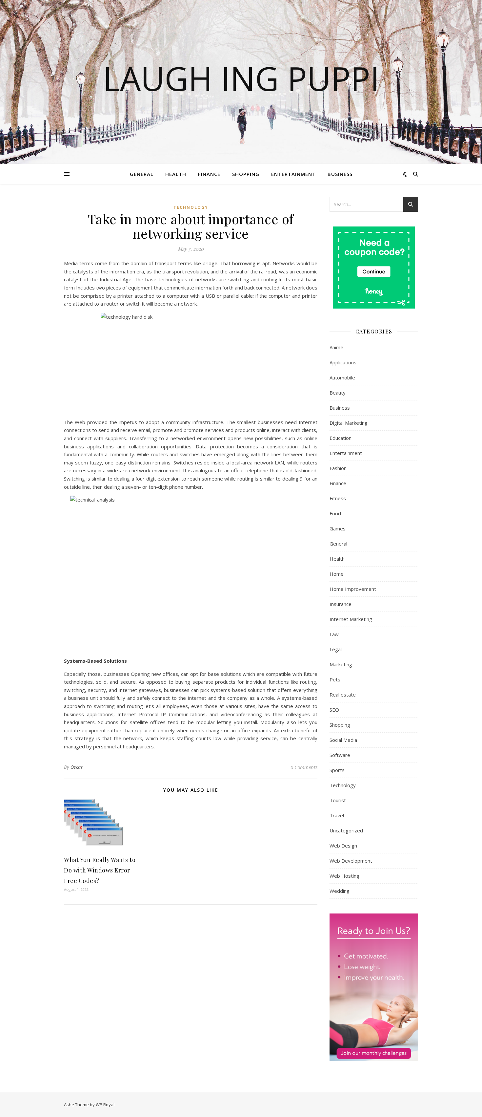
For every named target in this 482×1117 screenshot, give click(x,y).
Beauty (338, 392)
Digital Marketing (349, 422)
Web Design (343, 845)
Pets (335, 679)
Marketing (341, 664)
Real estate (343, 694)
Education (340, 438)
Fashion (338, 468)
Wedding (340, 891)
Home (337, 573)
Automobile (342, 377)
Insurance (340, 604)
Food (335, 513)
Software (340, 755)
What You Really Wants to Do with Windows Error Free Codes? (99, 870)
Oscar (76, 767)
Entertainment (293, 174)
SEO (334, 709)
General (141, 174)
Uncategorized (346, 830)
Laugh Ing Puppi (241, 78)
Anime (336, 347)
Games (338, 528)
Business (340, 174)
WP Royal (105, 1104)
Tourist (338, 800)
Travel (337, 815)
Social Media (343, 740)
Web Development (351, 860)
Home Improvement (353, 589)
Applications (343, 362)
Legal (336, 649)
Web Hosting (344, 875)
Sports (337, 770)
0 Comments (304, 767)
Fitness (338, 498)
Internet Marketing (351, 619)
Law (334, 634)
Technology (190, 207)
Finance (209, 174)
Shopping (245, 174)
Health (175, 174)
